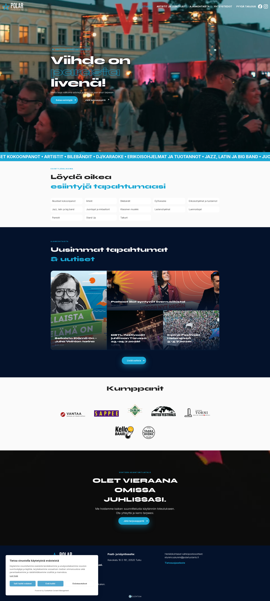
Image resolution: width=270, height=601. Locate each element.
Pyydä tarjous (246, 6)
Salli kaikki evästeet (23, 584)
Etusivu (147, 6)
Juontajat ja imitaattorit (98, 209)
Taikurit (124, 217)
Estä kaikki (50, 584)
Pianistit (56, 217)
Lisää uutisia (134, 360)
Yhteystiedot (223, 6)
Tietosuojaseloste (175, 562)
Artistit (89, 201)
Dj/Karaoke (160, 201)
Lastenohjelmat (162, 209)
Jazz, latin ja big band (63, 209)
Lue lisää (14, 576)
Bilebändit (125, 201)
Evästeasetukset (80, 584)
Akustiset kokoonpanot (64, 201)
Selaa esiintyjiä (64, 100)
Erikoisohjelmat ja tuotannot (203, 201)
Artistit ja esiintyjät (171, 6)
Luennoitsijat (195, 209)
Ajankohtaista (200, 6)
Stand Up (91, 217)
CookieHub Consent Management (56, 590)
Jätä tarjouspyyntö (95, 100)
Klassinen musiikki (129, 209)
